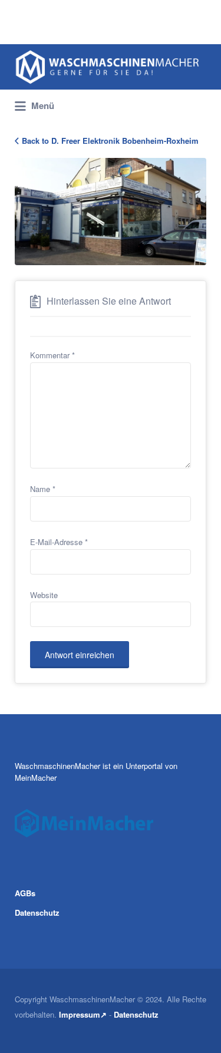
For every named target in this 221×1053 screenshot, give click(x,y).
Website (44, 594)
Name (42, 488)
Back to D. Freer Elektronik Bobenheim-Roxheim (110, 140)
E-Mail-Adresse (59, 541)
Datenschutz (37, 912)
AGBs (25, 893)
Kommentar (52, 355)
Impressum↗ (83, 1014)
